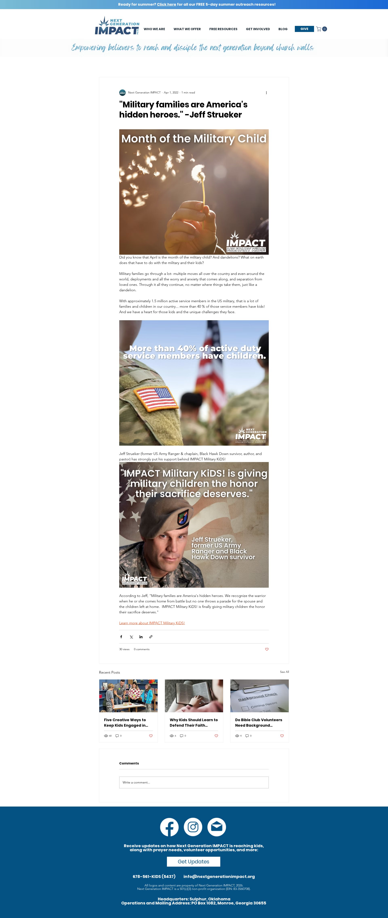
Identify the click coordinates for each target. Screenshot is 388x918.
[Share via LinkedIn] (141, 637)
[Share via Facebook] (121, 637)
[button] (322, 29)
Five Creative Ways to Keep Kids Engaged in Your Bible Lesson (125, 722)
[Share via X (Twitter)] (131, 637)
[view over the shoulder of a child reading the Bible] (194, 695)
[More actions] (266, 92)
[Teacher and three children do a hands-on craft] (128, 695)
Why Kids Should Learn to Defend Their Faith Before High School (194, 722)
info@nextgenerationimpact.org (219, 876)
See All (284, 672)
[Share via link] (151, 637)
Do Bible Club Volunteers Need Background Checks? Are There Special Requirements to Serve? (259, 722)
